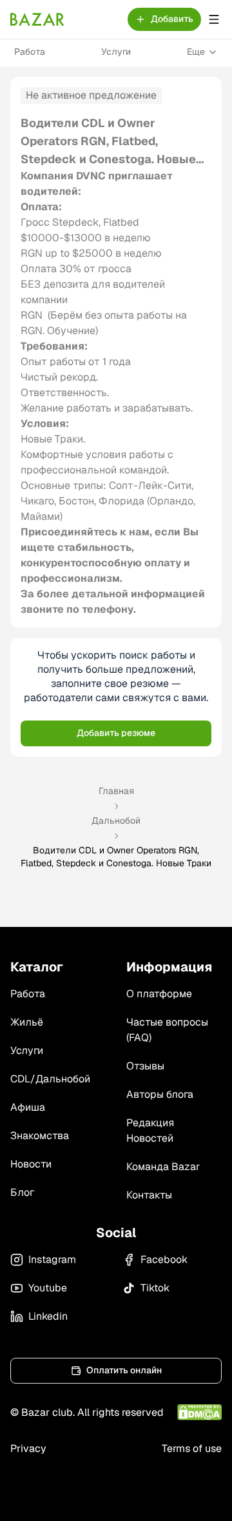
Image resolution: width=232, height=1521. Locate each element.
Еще (196, 51)
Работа (29, 51)
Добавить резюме (116, 733)
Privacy (28, 1448)
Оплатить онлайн (124, 1370)
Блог (22, 1192)
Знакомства (39, 1135)
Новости (31, 1164)
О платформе (159, 993)
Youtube (47, 1288)
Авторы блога (159, 1094)
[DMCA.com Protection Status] (199, 1412)
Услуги (116, 51)
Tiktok (154, 1288)
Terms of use (192, 1448)
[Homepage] (37, 19)
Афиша (27, 1107)
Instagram (52, 1259)
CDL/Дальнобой (50, 1079)
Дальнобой (116, 820)
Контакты (149, 1195)
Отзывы (145, 1066)
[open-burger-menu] (214, 19)
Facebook (164, 1259)
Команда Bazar (163, 1166)
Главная (116, 791)
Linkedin (48, 1316)
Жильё (26, 1022)
